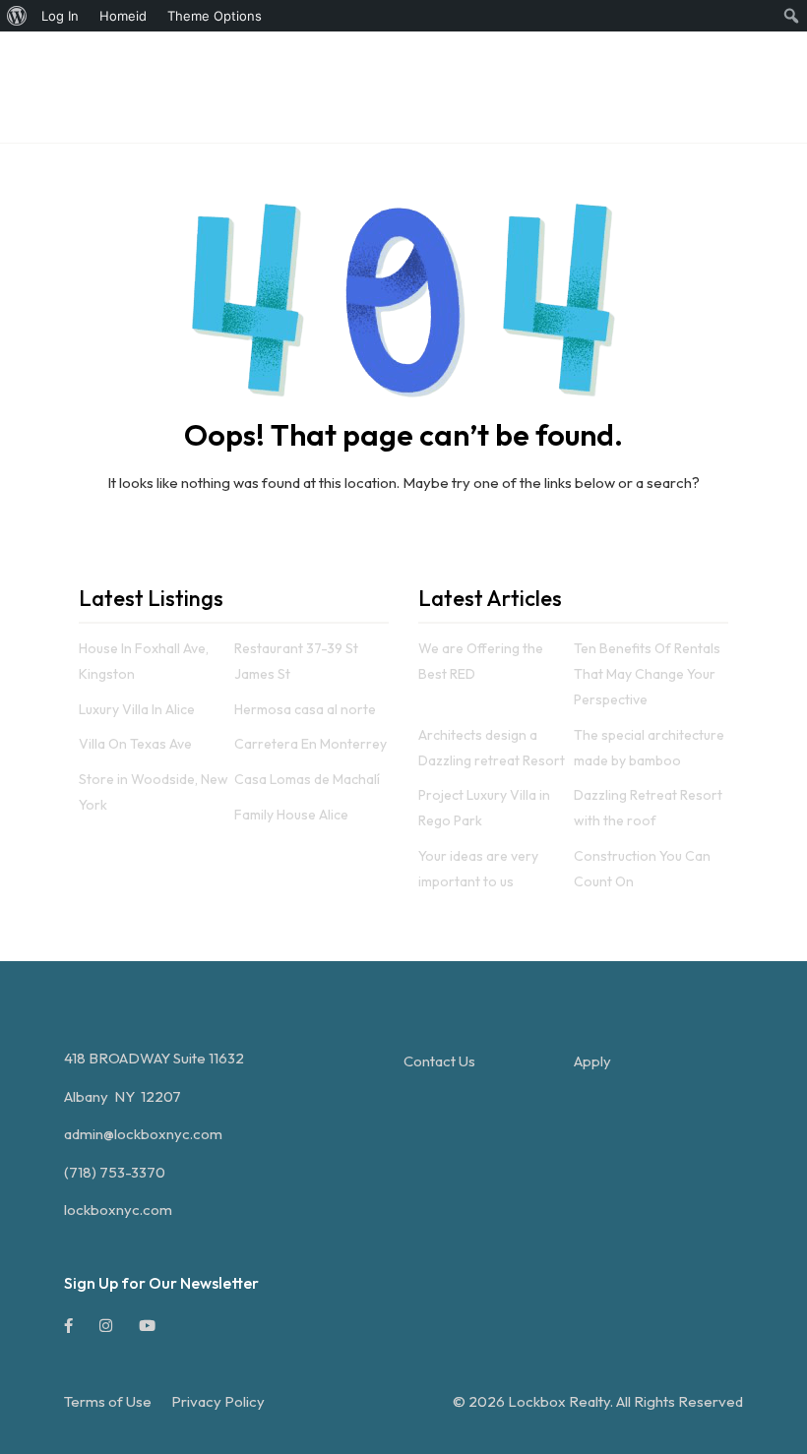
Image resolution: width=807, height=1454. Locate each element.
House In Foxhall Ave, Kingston (144, 661)
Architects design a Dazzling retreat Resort (491, 747)
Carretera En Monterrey (310, 744)
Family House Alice (291, 814)
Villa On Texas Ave (135, 744)
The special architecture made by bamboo (649, 747)
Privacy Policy (218, 1401)
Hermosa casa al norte (305, 709)
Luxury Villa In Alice (137, 709)
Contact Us (439, 1061)
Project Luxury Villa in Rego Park (484, 807)
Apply (592, 1061)
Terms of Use (108, 1401)
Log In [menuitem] (60, 16)
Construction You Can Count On (642, 868)
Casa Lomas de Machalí (307, 779)
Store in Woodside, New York (153, 792)
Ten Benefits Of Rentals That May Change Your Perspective (647, 673)
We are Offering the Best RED (480, 661)
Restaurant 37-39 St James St (296, 661)
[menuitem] (17, 15)
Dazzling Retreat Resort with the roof (648, 807)
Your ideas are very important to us (478, 868)
